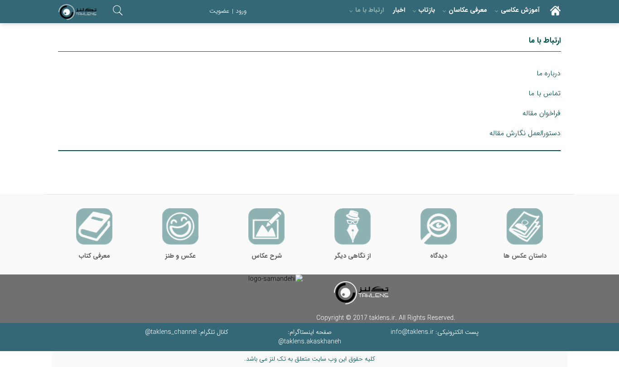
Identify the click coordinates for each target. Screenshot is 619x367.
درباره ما (549, 73)
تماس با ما (544, 93)
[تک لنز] (77, 12)
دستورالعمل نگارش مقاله (525, 133)
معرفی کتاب (94, 256)
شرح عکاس (266, 256)
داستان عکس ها (524, 256)
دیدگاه (438, 256)
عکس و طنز (180, 256)
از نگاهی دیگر (353, 256)
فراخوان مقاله (541, 113)
